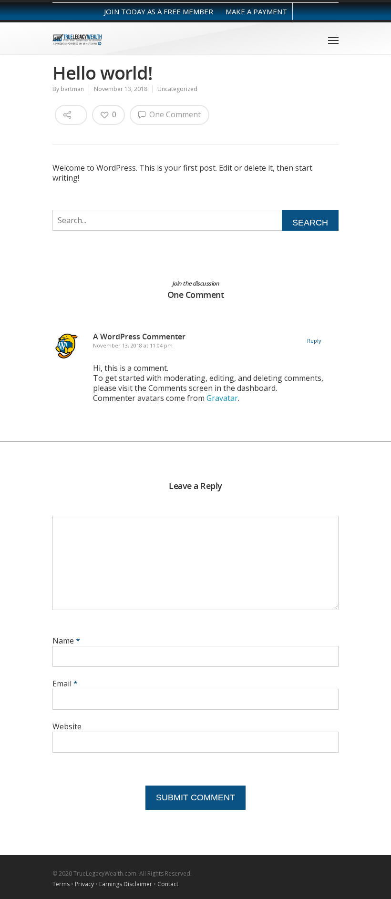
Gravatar (222, 398)
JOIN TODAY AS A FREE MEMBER (158, 11)
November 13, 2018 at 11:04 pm (133, 345)
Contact (167, 884)
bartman (72, 89)
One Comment (174, 114)
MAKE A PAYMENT (256, 11)
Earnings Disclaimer (125, 884)
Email (65, 683)
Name (66, 640)
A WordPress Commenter (139, 336)
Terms (61, 884)
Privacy (84, 884)
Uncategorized (177, 89)
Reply (314, 340)
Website (67, 726)
